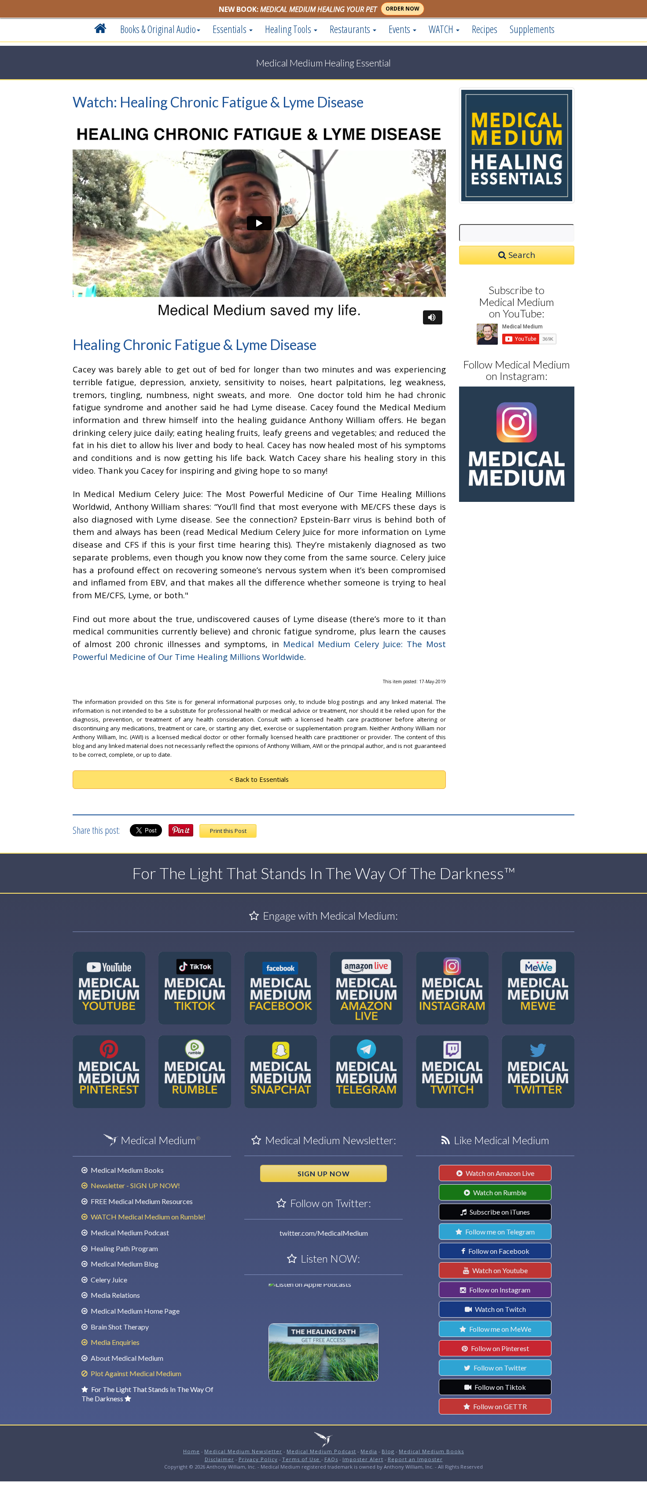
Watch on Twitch (500, 1309)
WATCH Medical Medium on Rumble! (147, 1216)
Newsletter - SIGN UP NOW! (134, 1185)
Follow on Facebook (498, 1251)
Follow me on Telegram (499, 1231)
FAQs (331, 1459)
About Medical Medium (126, 1358)
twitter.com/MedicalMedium (323, 1233)
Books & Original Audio (158, 29)
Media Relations (114, 1295)
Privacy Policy (258, 1459)
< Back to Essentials (259, 779)
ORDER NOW (402, 8)
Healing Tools (289, 29)
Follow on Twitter (499, 1367)
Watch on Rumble (499, 1192)
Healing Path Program (123, 1248)
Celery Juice (108, 1279)
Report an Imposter (415, 1459)
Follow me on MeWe (499, 1329)
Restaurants (351, 29)
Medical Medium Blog (123, 1264)
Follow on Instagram (499, 1289)
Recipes (484, 29)
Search (520, 254)
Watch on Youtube (499, 1270)
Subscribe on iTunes (499, 1212)
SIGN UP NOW (324, 1173)
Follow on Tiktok (499, 1387)
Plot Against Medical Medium (135, 1373)
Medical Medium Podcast (129, 1232)
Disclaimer (219, 1459)
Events (400, 29)
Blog (388, 1451)
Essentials (230, 29)
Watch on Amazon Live (499, 1173)
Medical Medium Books (126, 1170)
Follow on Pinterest (499, 1348)
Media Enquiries (114, 1342)
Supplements (532, 29)
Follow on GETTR (499, 1406)
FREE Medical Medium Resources (141, 1201)
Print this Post (228, 831)
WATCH (442, 29)
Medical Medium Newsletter (243, 1451)
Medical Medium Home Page (134, 1311)
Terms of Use (301, 1459)
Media (368, 1451)
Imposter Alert (362, 1459)
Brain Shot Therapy (119, 1326)
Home (191, 1451)
